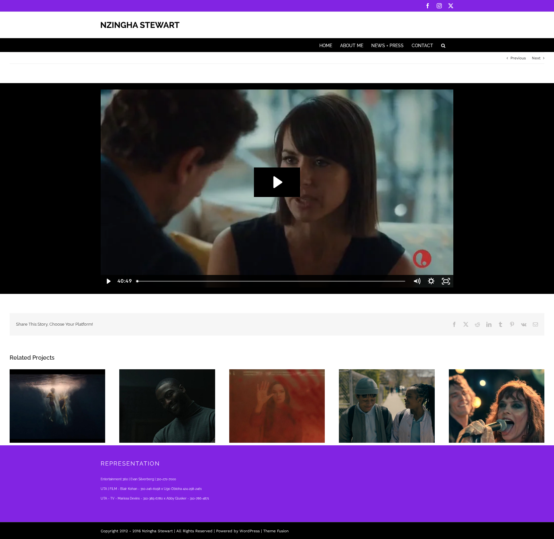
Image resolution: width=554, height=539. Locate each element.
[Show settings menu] (431, 281)
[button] (443, 45)
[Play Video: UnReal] (277, 182)
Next (536, 58)
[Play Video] (108, 281)
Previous (518, 58)
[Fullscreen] (446, 281)
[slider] (272, 281)
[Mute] (416, 281)
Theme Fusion (276, 531)
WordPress (249, 531)
